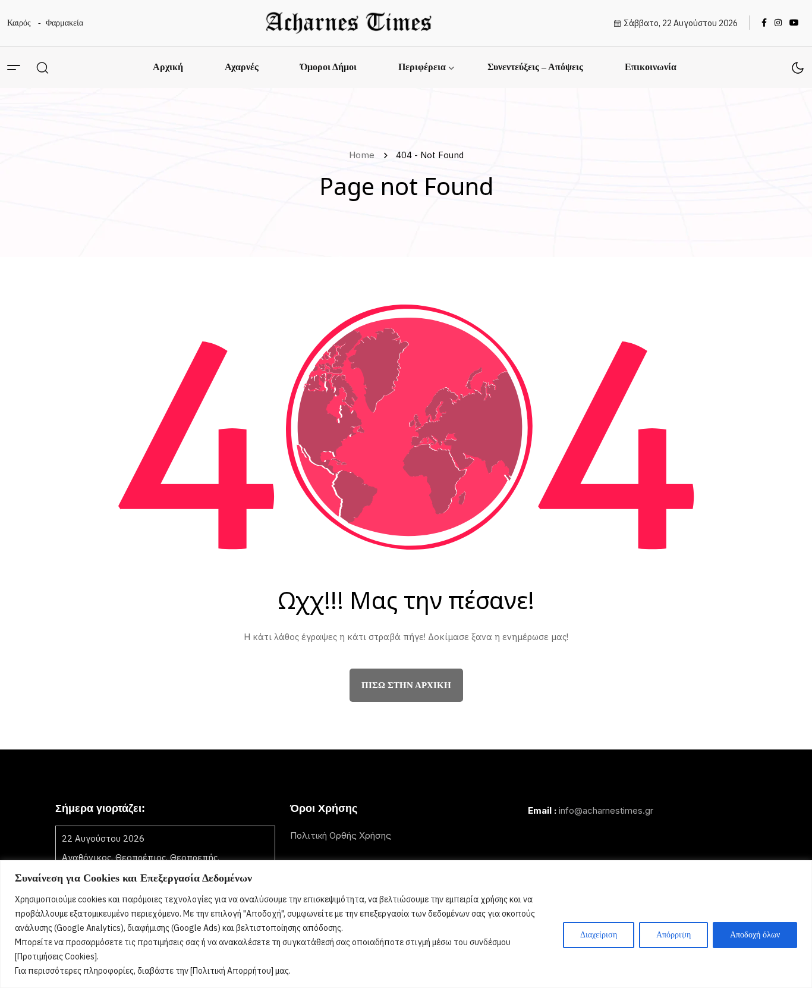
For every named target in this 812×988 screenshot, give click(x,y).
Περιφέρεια (422, 67)
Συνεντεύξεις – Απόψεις (535, 67)
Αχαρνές (242, 67)
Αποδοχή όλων (755, 934)
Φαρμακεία (64, 22)
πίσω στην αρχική (406, 685)
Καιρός (19, 22)
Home (364, 155)
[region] (406, 924)
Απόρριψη (673, 934)
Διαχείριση (598, 934)
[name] (349, 23)
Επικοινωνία (650, 67)
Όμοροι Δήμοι (328, 67)
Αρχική (168, 67)
